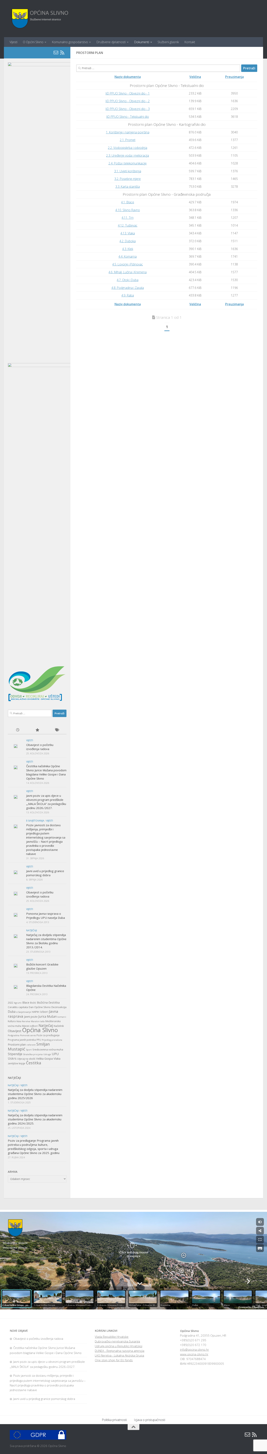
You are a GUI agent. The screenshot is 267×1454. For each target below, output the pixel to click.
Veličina (195, 77)
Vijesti (13, 42)
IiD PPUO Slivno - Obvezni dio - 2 (128, 101)
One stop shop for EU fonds (114, 1360)
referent (31, 1044)
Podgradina (13, 1035)
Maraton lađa (38, 1021)
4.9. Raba (127, 295)
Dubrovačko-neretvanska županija (117, 1341)
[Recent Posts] (17, 730)
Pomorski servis (28, 1035)
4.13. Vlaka (127, 233)
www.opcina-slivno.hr (194, 1354)
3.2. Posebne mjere (127, 179)
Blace (25, 1002)
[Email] (56, 52)
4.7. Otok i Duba (127, 280)
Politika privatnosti (114, 1420)
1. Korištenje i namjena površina (127, 132)
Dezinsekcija (58, 1007)
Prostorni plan (17, 1044)
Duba (11, 1011)
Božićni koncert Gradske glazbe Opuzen (42, 966)
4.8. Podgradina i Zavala (127, 288)
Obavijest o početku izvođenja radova (39, 747)
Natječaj (46, 1025)
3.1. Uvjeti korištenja (127, 171)
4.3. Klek (127, 249)
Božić (33, 1002)
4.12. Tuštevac (127, 225)
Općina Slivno (40, 1030)
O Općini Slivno (33, 42)
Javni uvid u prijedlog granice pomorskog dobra (45, 873)
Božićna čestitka (48, 1002)
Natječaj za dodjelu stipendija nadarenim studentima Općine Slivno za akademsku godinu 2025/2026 (35, 1094)
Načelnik (59, 1026)
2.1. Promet (127, 140)
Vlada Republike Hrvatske (111, 1337)
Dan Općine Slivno (40, 1007)
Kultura (12, 1021)
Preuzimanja (234, 77)
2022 (10, 1002)
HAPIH (35, 1012)
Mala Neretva (23, 1021)
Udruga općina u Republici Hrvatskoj (118, 1346)
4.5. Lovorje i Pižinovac (127, 264)
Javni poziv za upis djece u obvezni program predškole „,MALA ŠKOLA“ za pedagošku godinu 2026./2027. (46, 802)
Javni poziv (31, 1016)
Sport (29, 1049)
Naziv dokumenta (128, 77)
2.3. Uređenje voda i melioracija (127, 155)
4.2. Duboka (127, 241)
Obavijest (14, 1031)
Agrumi (18, 1002)
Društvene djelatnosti (111, 42)
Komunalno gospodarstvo (70, 42)
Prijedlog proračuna (52, 1040)
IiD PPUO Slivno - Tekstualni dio (127, 116)
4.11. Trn (128, 217)
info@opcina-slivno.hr (194, 1349)
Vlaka (57, 1058)
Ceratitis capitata (18, 1007)
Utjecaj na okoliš (26, 1058)
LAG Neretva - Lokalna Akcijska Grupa (119, 1355)
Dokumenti (141, 42)
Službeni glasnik (168, 42)
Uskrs (12, 1058)
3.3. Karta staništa (127, 186)
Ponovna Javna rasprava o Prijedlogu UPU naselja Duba (45, 916)
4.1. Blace (127, 202)
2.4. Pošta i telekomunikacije (127, 163)
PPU (39, 1039)
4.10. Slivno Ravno (127, 210)
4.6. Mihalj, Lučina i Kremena (127, 272)
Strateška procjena (33, 1054)
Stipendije (15, 1054)
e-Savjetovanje (23, 1012)
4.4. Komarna (127, 256)
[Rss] (62, 52)
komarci (61, 1016)
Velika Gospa (44, 1058)
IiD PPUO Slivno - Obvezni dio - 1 (128, 93)
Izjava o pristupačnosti (149, 1420)
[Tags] (56, 730)
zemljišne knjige (16, 1063)
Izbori (44, 1012)
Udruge (47, 1054)
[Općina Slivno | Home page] (39, 18)
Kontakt (189, 42)
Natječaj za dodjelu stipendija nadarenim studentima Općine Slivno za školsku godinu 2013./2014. (46, 941)
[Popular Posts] (37, 730)
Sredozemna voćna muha (47, 1049)
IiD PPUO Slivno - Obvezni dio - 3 (128, 109)
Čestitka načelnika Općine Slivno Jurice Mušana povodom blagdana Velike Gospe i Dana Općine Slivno (46, 772)
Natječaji (31, 930)
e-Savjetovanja (35, 820)
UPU (55, 1054)
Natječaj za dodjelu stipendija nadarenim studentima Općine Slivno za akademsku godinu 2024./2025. (35, 1119)
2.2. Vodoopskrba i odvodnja (127, 148)
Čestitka (33, 1062)
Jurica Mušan (47, 1016)
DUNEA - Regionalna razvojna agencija (119, 1351)
